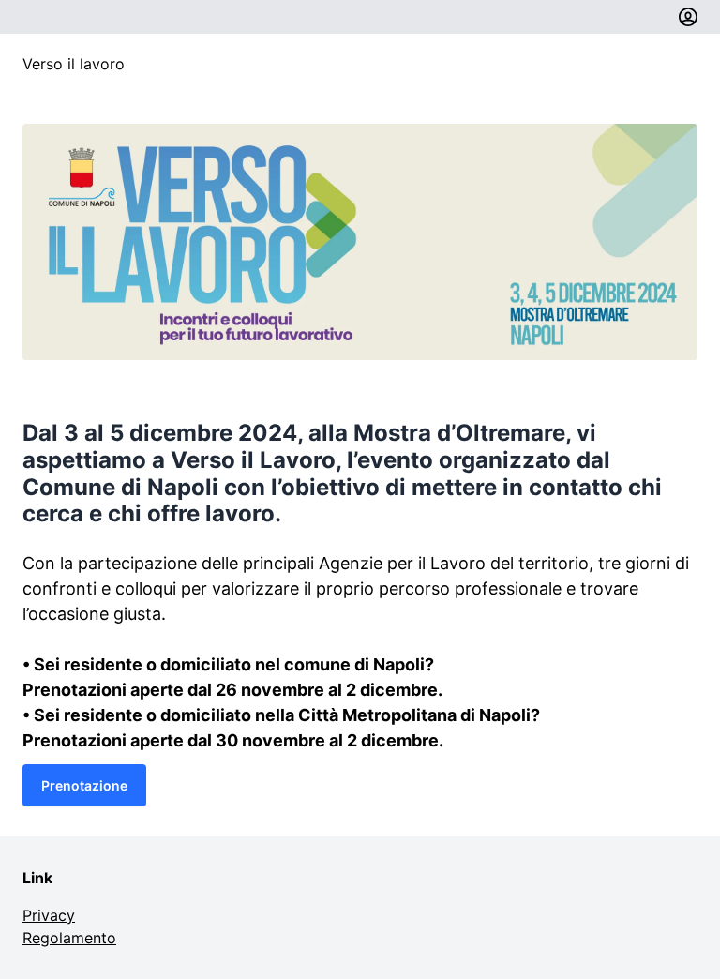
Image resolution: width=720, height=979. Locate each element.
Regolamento (69, 937)
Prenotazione (84, 785)
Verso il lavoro (73, 63)
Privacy (48, 915)
